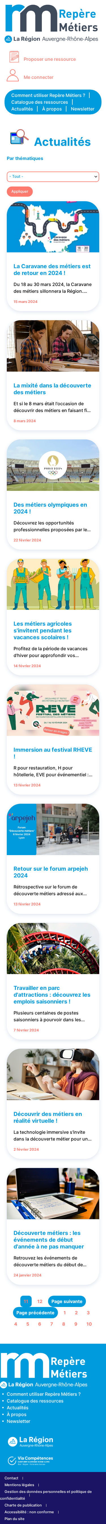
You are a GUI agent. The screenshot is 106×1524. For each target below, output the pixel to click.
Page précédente (35, 1312)
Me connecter (38, 77)
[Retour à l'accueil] (53, 40)
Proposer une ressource (50, 59)
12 (39, 1301)
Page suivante (67, 1301)
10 (89, 1324)
